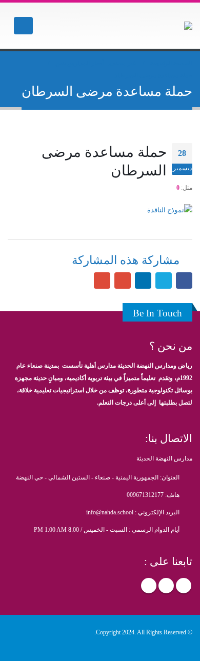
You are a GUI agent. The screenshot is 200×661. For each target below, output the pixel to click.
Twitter (166, 585)
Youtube (148, 585)
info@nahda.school (109, 512)
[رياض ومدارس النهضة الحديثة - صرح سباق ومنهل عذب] (164, 26)
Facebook (183, 585)
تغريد (163, 280)
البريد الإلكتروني (102, 280)
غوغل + (122, 280)
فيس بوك (184, 280)
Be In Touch (157, 313)
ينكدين (143, 280)
